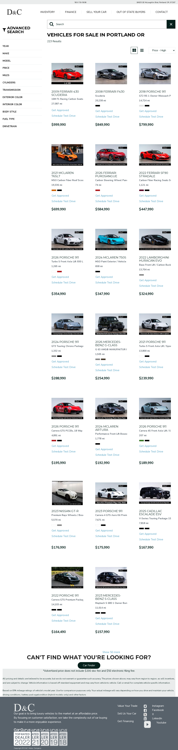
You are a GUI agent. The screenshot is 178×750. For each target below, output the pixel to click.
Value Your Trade (127, 706)
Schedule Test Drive (64, 116)
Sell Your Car (96, 12)
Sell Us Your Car (127, 713)
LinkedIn (157, 718)
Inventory (47, 12)
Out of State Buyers (131, 12)
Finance (70, 12)
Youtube (161, 722)
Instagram (158, 706)
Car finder (89, 665)
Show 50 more (111, 652)
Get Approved (60, 110)
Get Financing (126, 721)
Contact (162, 12)
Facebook (158, 710)
